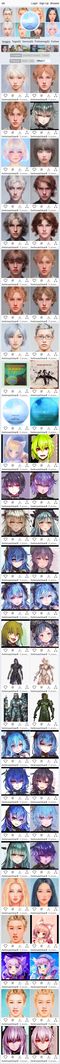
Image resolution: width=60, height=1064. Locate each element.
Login (34, 3)
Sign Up (44, 3)
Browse (54, 3)
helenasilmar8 (10, 99)
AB (3, 3)
